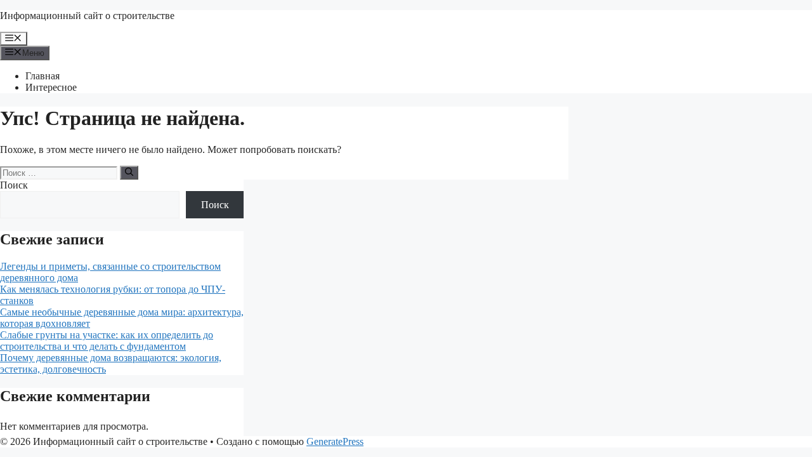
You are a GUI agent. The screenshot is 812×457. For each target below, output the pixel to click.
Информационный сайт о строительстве (87, 15)
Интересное (51, 87)
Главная (42, 75)
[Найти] (129, 173)
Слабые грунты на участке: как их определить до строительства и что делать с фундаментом (106, 340)
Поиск (14, 185)
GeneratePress (334, 441)
